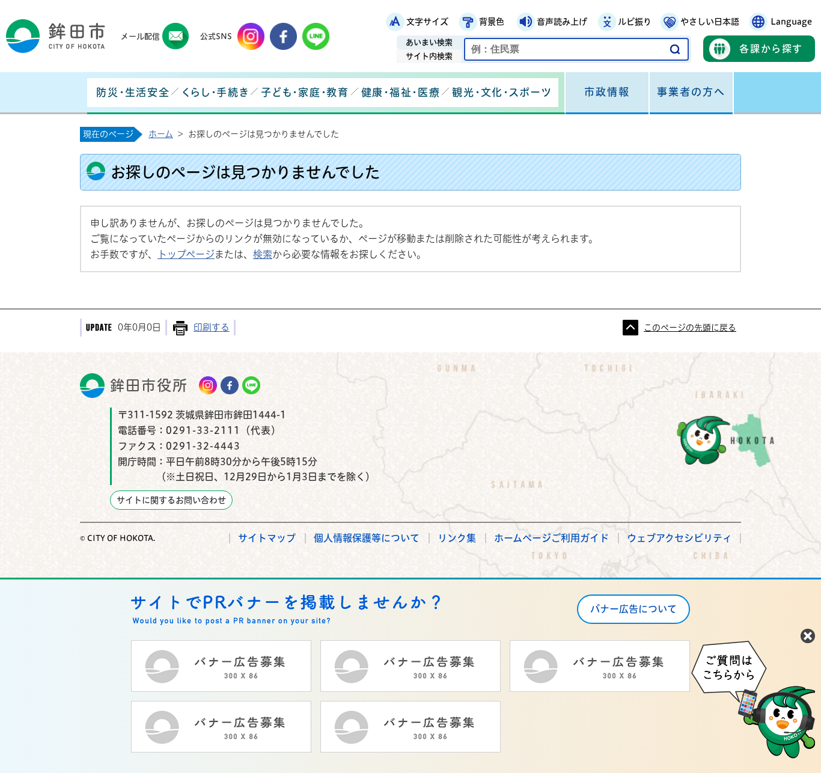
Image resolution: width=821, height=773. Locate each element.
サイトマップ (267, 538)
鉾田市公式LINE (315, 36)
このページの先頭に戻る (690, 327)
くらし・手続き (215, 92)
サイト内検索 (429, 56)
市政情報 (607, 92)
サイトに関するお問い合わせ (171, 500)
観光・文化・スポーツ (502, 92)
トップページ (186, 254)
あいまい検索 (429, 42)
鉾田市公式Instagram (250, 36)
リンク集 (457, 538)
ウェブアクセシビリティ (679, 538)
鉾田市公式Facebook (283, 36)
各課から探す (771, 48)
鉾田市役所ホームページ (55, 36)
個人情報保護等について (367, 538)
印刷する (212, 327)
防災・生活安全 (132, 92)
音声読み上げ (562, 21)
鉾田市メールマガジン (175, 36)
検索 (262, 254)
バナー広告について (633, 609)
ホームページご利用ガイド (551, 538)
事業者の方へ (691, 92)
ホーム (160, 134)
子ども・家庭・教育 (305, 92)
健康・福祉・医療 (401, 92)
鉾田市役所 (149, 385)
